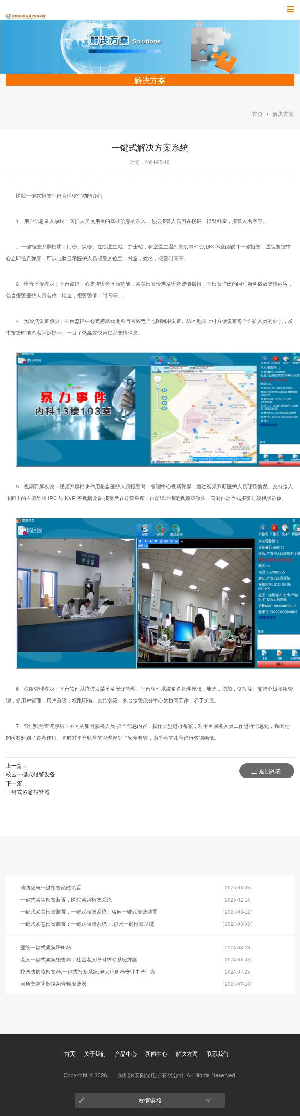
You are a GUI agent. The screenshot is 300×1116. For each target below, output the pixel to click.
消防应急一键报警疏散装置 (50, 887)
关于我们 (95, 1053)
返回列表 (270, 771)
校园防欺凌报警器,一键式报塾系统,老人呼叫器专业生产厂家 (87, 971)
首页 (257, 113)
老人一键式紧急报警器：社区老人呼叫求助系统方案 (78, 959)
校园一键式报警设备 (30, 774)
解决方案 (283, 113)
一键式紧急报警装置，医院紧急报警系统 (66, 899)
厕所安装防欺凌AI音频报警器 (53, 983)
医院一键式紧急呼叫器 (45, 947)
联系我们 (218, 1053)
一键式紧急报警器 (28, 792)
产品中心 (126, 1053)
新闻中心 (156, 1053)
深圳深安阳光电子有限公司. (152, 1075)
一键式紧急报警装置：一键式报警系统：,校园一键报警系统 (87, 923)
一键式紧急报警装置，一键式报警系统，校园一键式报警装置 (88, 911)
